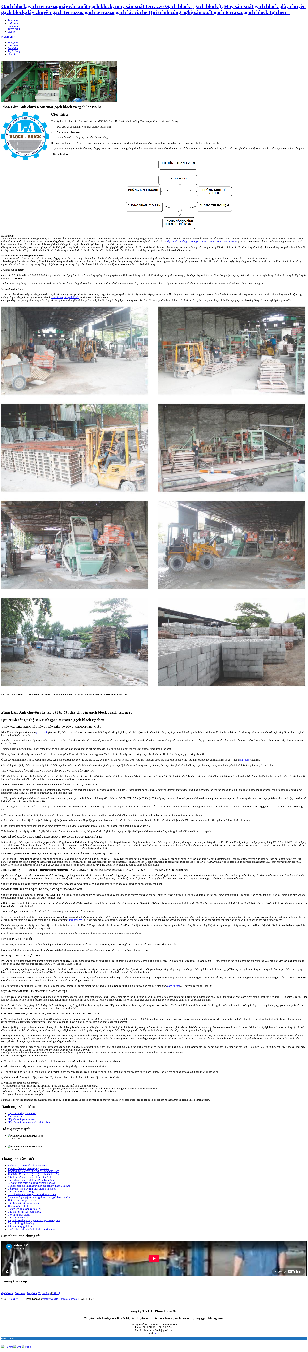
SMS (19, 1346)
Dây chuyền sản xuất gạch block (24, 1211)
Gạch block (7, 1293)
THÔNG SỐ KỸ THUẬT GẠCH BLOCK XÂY (33, 1174)
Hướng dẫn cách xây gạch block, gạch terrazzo (31, 1229)
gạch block (41, 732)
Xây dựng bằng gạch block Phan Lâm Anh (29, 1177)
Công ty (13, 1298)
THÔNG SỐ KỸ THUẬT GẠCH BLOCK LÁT (33, 1171)
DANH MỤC (8, 37)
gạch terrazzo (75, 919)
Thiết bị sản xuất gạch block (22, 1200)
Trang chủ (13, 20)
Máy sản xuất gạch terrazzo (21, 1119)
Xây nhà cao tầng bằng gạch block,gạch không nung (34, 1220)
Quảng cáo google (68, 1298)
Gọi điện (8, 1346)
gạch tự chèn (214, 241)
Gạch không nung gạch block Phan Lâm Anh (31, 1180)
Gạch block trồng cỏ (18, 1217)
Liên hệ (11, 31)
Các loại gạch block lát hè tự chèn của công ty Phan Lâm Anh (39, 1185)
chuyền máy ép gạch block (65, 297)
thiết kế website (50, 1298)
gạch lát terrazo (229, 241)
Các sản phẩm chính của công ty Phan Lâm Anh (32, 1182)
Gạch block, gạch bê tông (21, 1223)
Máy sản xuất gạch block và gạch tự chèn (29, 1122)
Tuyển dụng (14, 28)
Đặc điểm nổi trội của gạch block (24, 1203)
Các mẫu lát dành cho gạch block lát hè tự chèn (32, 1194)
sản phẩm (244, 759)
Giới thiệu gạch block (19, 1214)
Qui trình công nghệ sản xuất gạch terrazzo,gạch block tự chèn (39, 1197)
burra (156, 1333)
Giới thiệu (13, 23)
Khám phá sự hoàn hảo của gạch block (27, 1165)
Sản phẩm (13, 26)
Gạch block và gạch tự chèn (22, 1113)
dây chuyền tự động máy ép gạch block (186, 241)
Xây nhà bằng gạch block (21, 1226)
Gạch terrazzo (15, 1116)
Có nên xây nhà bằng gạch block (24, 1208)
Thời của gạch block (18, 1206)
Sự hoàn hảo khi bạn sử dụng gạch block (28, 1168)
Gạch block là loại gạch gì (21, 1191)
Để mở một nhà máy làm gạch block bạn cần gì (32, 1188)
